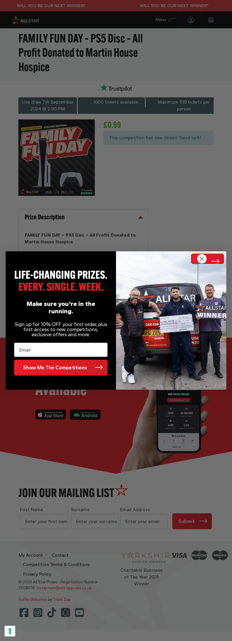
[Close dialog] (207, 259)
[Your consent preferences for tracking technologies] (10, 631)
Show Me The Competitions (55, 368)
